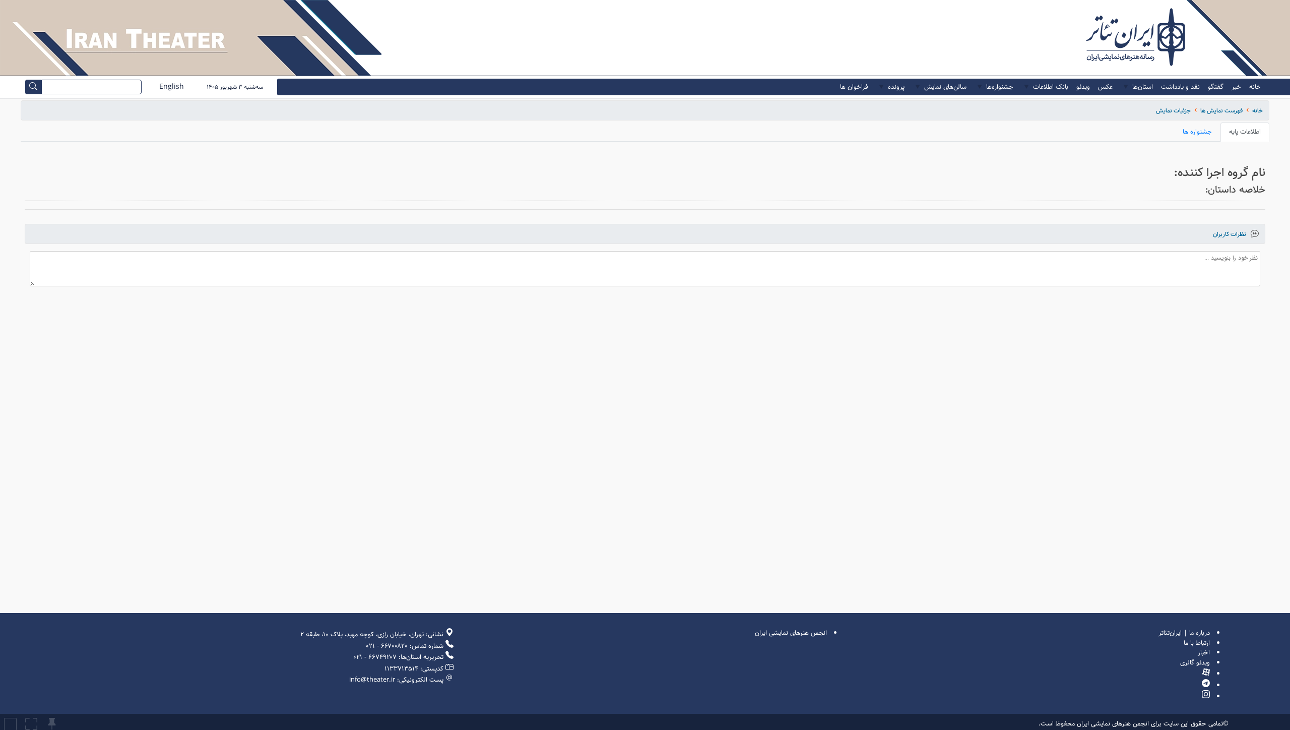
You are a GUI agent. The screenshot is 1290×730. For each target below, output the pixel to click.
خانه (1257, 110)
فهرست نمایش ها (1221, 110)
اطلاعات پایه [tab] (1245, 132)
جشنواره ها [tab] (1197, 132)
